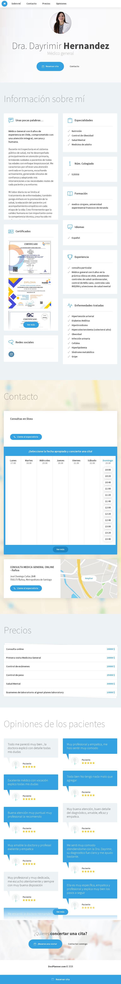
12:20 (108, 513)
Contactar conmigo (77, 943)
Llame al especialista (27, 436)
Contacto (74, 66)
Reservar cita (52, 66)
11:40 (108, 501)
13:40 (108, 539)
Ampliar (89, 578)
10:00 (108, 469)
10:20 (108, 476)
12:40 (108, 520)
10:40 (108, 482)
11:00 (108, 488)
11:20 (108, 494)
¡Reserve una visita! (47, 943)
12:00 (108, 507)
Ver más (31, 324)
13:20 (108, 532)
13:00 (108, 526)
